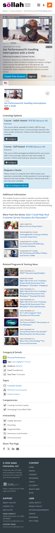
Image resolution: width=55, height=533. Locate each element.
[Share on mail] (17, 449)
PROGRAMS (33, 478)
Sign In (32, 76)
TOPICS (32, 482)
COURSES (33, 474)
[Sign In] (43, 5)
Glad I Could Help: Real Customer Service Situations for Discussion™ (26, 216)
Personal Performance (16, 357)
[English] (5, 83)
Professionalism (13, 394)
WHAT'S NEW (34, 489)
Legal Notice (35, 502)
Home (5, 11)
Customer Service (14, 385)
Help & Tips (8, 510)
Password (33, 517)
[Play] (47, 93)
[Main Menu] (36, 5)
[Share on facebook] (4, 449)
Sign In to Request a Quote (16, 185)
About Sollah (9, 502)
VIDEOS (32, 471)
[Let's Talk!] (49, 5)
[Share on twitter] (8, 449)
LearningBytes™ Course (21, 362)
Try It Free (33, 521)
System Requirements (39, 510)
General (19, 366)
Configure (12, 139)
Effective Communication (17, 390)
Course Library (16, 11)
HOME (31, 467)
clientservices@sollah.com (13, 521)
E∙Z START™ (33, 485)
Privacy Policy (35, 506)
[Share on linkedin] (13, 449)
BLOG (31, 493)
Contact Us (8, 506)
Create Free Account (14, 76)
